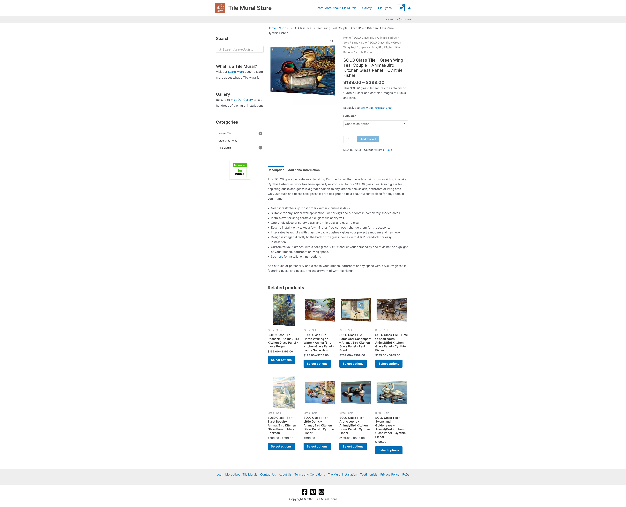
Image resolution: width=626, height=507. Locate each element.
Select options (281, 360)
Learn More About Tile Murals (237, 474)
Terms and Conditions (309, 474)
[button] (332, 41)
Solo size (349, 116)
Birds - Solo (359, 42)
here (280, 256)
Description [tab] (276, 170)
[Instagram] (321, 492)
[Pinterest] (313, 492)
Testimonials (368, 474)
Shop (282, 28)
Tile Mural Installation (342, 474)
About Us (285, 474)
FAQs (405, 474)
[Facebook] (304, 492)
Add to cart (368, 139)
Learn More (236, 71)
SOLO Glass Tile (363, 37)
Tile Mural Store (250, 7)
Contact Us (268, 474)
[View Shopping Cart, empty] (401, 8)
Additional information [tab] (304, 170)
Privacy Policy (389, 474)
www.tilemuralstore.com (377, 107)
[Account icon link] (409, 8)
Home (272, 28)
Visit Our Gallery (242, 99)
